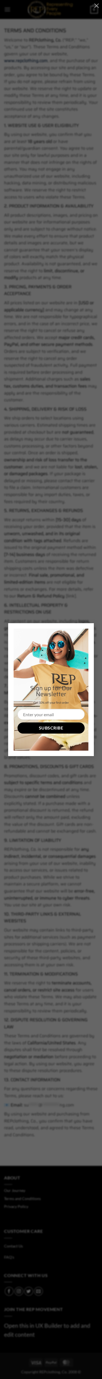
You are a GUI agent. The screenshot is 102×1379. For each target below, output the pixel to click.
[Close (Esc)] (96, 5)
